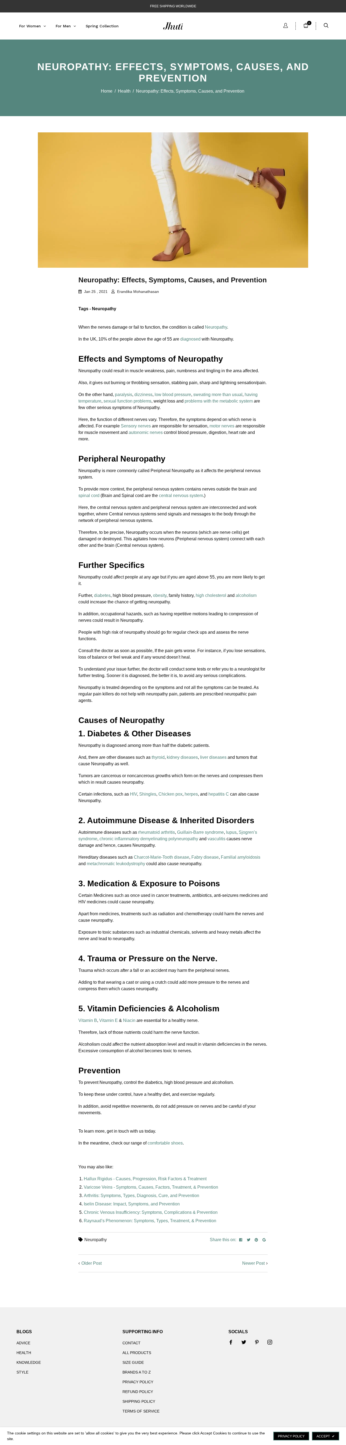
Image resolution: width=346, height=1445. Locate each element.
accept (326, 1436)
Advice (23, 1343)
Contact (131, 1343)
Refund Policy (137, 1392)
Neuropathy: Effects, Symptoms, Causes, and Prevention (172, 280)
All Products (136, 1353)
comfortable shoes (165, 1143)
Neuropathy (95, 1239)
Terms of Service (140, 1411)
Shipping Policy (138, 1401)
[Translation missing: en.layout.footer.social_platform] (230, 1342)
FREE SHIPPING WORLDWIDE (173, 6)
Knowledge (28, 1362)
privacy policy (291, 1436)
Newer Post (253, 1263)
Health (124, 91)
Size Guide (133, 1362)
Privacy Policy (137, 1382)
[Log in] (285, 26)
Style (22, 1372)
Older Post (91, 1263)
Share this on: (223, 1239)
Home (106, 91)
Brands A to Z (136, 1372)
